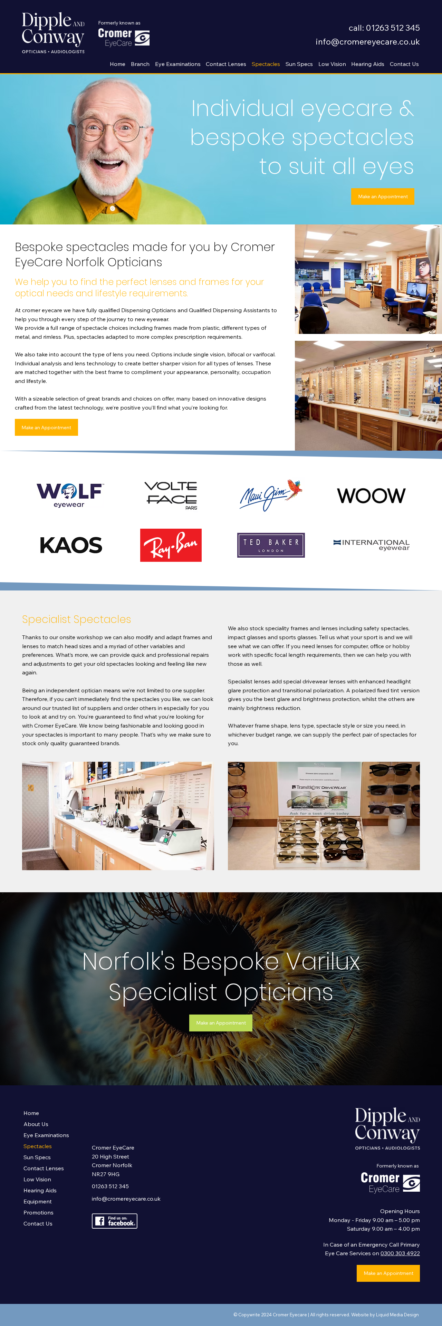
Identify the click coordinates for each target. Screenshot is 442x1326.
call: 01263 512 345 (384, 27)
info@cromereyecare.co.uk (368, 41)
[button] (139, 63)
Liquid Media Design (398, 1314)
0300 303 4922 (400, 1253)
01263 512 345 (110, 1186)
